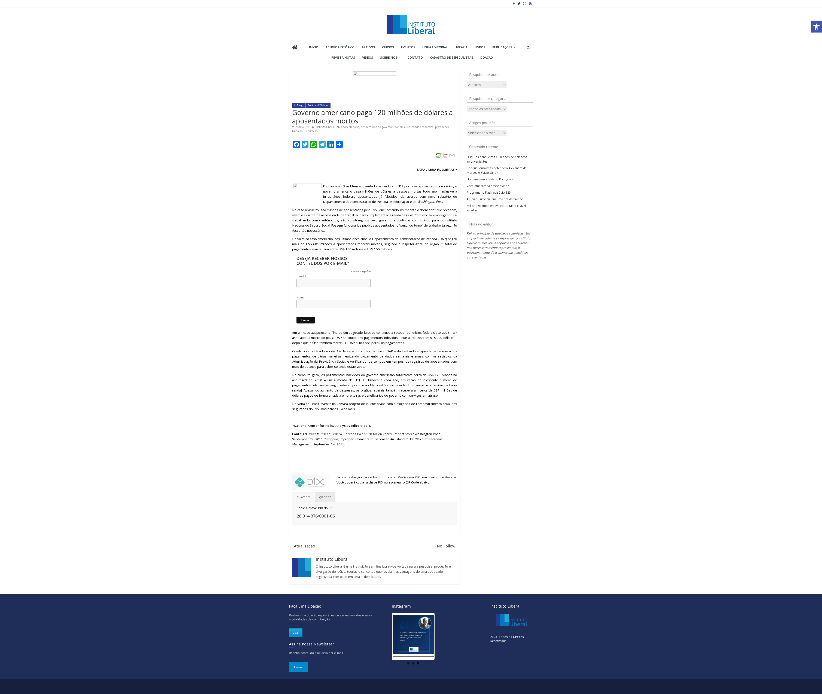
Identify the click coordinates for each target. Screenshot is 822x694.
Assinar (298, 667)
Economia (400, 127)
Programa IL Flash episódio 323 (489, 192)
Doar (296, 633)
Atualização (302, 546)
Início (313, 47)
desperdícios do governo (376, 127)
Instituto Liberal (325, 127)
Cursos (388, 47)
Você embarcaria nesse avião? (488, 186)
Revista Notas (343, 57)
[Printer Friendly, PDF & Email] (445, 155)
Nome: (300, 297)
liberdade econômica (420, 127)
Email (301, 276)
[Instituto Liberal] (295, 47)
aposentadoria (350, 127)
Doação (486, 57)
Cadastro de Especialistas (451, 57)
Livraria (461, 47)
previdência (442, 127)
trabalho (297, 131)
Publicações (502, 47)
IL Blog (298, 105)
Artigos (368, 47)
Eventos (408, 47)
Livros (480, 47)
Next (440, 636)
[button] (816, 27)
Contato (415, 57)
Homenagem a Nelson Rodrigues (490, 179)
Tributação (311, 131)
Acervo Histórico (340, 47)
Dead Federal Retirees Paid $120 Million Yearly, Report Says (367, 434)
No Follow (448, 546)
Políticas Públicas (318, 105)
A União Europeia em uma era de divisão (495, 199)
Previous (386, 636)
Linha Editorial (434, 47)
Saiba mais (347, 409)
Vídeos (367, 57)
